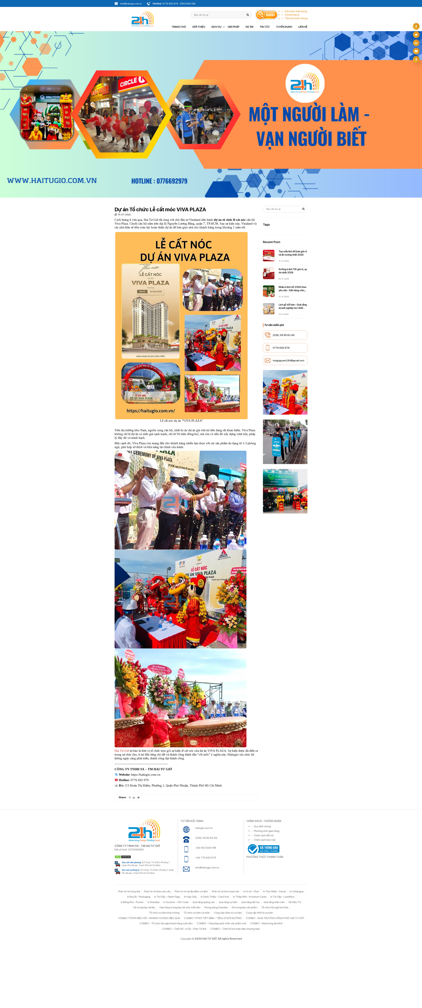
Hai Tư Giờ (122, 750)
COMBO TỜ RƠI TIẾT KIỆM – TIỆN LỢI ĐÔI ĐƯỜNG (213, 918)
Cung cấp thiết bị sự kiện (259, 912)
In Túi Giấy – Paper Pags (167, 896)
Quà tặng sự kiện (228, 902)
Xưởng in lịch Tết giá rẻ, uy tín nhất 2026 (293, 271)
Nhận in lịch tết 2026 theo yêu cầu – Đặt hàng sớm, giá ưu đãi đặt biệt (292, 289)
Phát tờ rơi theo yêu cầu (157, 891)
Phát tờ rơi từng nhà (129, 891)
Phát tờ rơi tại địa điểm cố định (191, 891)
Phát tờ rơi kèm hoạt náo (225, 891)
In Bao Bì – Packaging (138, 896)
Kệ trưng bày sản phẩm (244, 907)
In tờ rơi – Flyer (251, 891)
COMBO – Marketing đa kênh (266, 923)
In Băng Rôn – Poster (132, 902)
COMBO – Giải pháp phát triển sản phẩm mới (221, 923)
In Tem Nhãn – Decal (274, 891)
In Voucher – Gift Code (176, 902)
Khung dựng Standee (216, 907)
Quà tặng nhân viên (274, 902)
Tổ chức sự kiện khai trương (164, 912)
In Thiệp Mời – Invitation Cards (250, 896)
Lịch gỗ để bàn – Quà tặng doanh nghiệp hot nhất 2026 (293, 306)
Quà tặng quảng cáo (204, 902)
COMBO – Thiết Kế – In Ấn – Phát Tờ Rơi (184, 928)
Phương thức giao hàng (266, 831)
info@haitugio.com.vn (207, 867)
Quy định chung (262, 826)
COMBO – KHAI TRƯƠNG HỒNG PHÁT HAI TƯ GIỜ (275, 918)
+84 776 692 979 (205, 857)
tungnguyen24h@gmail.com (288, 360)
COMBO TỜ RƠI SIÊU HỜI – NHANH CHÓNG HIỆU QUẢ (149, 918)
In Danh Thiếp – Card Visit (215, 896)
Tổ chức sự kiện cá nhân (196, 912)
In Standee (154, 902)
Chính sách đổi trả (263, 835)
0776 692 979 (281, 347)
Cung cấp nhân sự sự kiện (228, 912)
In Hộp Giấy (190, 896)
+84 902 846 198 (205, 847)
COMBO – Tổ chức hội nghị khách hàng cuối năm (166, 923)
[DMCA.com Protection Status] (145, 857)
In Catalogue (297, 891)
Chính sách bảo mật (265, 839)
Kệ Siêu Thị (295, 902)
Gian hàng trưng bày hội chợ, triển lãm (179, 907)
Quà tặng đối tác (250, 902)
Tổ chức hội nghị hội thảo (274, 907)
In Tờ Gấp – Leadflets (283, 896)
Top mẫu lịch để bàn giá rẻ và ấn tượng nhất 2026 (293, 253)
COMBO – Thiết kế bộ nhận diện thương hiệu (235, 928)
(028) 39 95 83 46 (284, 335)
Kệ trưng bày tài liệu (144, 907)
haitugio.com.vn (204, 828)
